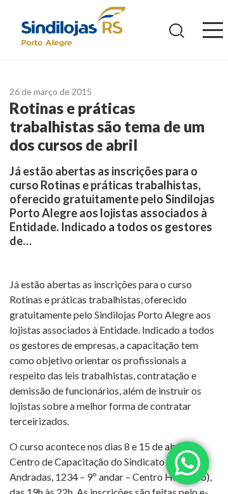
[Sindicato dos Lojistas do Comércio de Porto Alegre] (73, 27)
